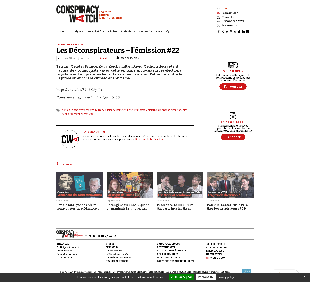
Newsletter (214, 254)
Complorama (114, 250)
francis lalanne (107, 110)
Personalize (206, 277)
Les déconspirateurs (69, 44)
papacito (182, 110)
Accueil (61, 31)
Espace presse (215, 251)
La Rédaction (102, 58)
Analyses (76, 31)
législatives (152, 110)
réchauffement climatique (77, 114)
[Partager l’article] (59, 58)
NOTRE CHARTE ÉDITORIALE (173, 250)
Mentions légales (168, 257)
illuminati (139, 110)
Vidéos (112, 31)
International (65, 250)
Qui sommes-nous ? (168, 244)
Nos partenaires (168, 254)
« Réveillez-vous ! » (117, 254)
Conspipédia (95, 31)
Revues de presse (150, 31)
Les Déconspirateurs (119, 257)
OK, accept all (182, 277)
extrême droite (88, 110)
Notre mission (166, 247)
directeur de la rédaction (149, 139)
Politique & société (68, 247)
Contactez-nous (216, 247)
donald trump (70, 110)
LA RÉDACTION (93, 132)
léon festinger (167, 110)
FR (218, 8)
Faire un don (217, 258)
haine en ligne (124, 110)
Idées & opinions (67, 254)
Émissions (128, 31)
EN (225, 8)
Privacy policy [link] (225, 277)
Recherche (218, 244)
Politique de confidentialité (175, 261)
